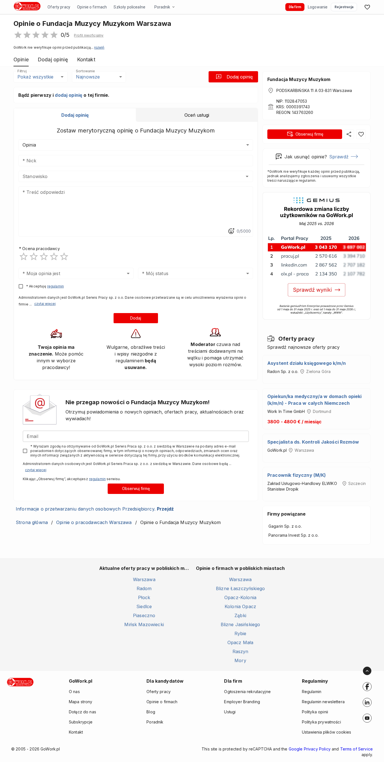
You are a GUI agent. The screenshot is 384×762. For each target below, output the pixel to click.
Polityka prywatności (321, 722)
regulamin (55, 286)
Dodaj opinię (240, 77)
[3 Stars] (44, 256)
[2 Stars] (34, 256)
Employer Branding (242, 701)
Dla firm (295, 7)
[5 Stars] (64, 256)
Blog (150, 711)
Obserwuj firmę (136, 488)
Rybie (240, 633)
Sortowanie (85, 71)
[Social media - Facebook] (367, 686)
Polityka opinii (315, 711)
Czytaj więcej (45, 304)
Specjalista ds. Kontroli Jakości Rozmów (313, 442)
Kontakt (76, 732)
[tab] (75, 115)
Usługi (230, 711)
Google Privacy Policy (310, 749)
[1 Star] (24, 256)
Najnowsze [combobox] (88, 77)
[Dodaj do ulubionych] (361, 134)
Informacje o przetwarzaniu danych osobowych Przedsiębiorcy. (95, 509)
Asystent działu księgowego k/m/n (306, 363)
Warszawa (144, 579)
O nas (74, 691)
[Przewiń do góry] (367, 670)
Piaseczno (144, 615)
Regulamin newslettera (323, 701)
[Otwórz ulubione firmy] (367, 7)
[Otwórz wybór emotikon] (231, 231)
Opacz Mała (240, 642)
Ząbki (240, 615)
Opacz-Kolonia (240, 597)
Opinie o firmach (92, 7)
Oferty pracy (59, 7)
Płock (144, 597)
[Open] (247, 176)
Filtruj (21, 71)
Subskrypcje (81, 722)
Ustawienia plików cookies (326, 732)
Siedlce (144, 606)
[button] (88, 35)
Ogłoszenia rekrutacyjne (247, 691)
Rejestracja (344, 7)
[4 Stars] (54, 256)
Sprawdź (339, 156)
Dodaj (135, 318)
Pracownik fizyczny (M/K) (296, 475)
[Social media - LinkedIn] (367, 702)
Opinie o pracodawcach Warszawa (94, 522)
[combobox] (127, 176)
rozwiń (99, 48)
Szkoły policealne (129, 7)
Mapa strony (80, 701)
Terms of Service (356, 749)
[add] (367, 686)
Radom (144, 588)
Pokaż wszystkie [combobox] (35, 77)
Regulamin (311, 691)
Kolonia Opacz (240, 606)
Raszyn (240, 651)
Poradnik (162, 7)
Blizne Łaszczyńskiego (240, 588)
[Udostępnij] (349, 134)
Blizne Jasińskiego (240, 624)
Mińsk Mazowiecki (144, 624)
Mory (240, 660)
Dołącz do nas (82, 711)
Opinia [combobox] (29, 145)
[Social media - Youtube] (367, 718)
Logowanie (317, 7)
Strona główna (32, 522)
